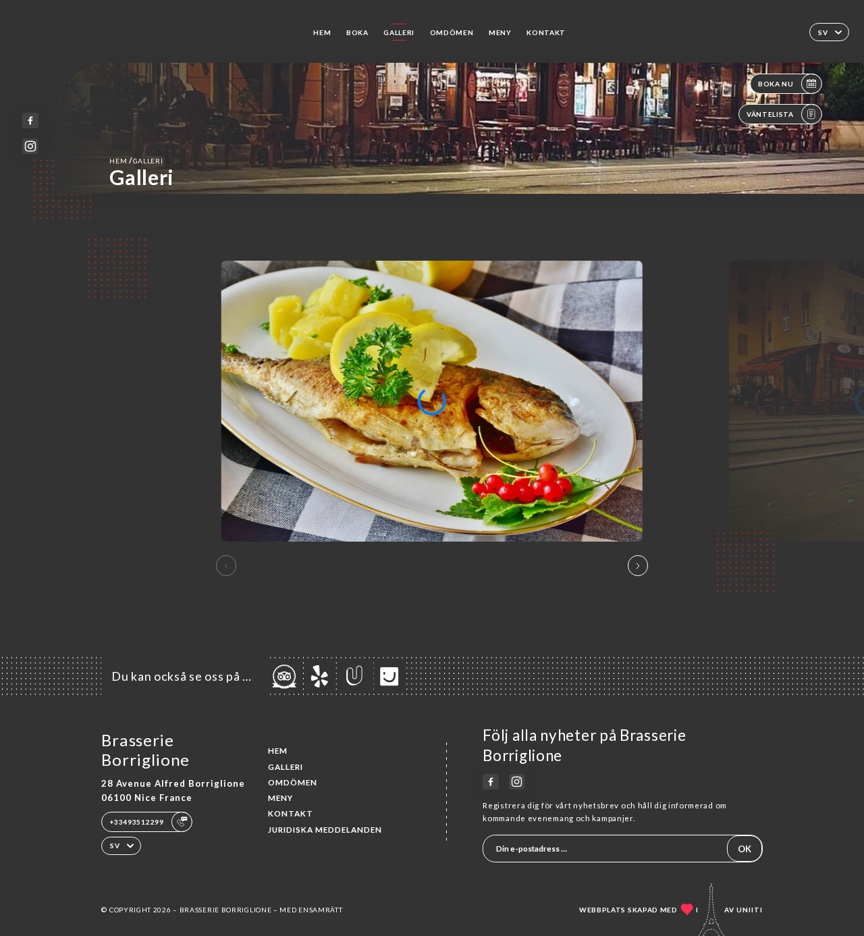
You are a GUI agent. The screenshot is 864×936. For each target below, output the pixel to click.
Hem (322, 32)
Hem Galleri (136, 160)
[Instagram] (30, 146)
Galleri (398, 32)
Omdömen (452, 32)
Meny (500, 32)
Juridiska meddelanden (325, 829)
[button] (638, 566)
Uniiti (749, 910)
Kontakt (546, 32)
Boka (357, 32)
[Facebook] (30, 120)
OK (744, 848)
